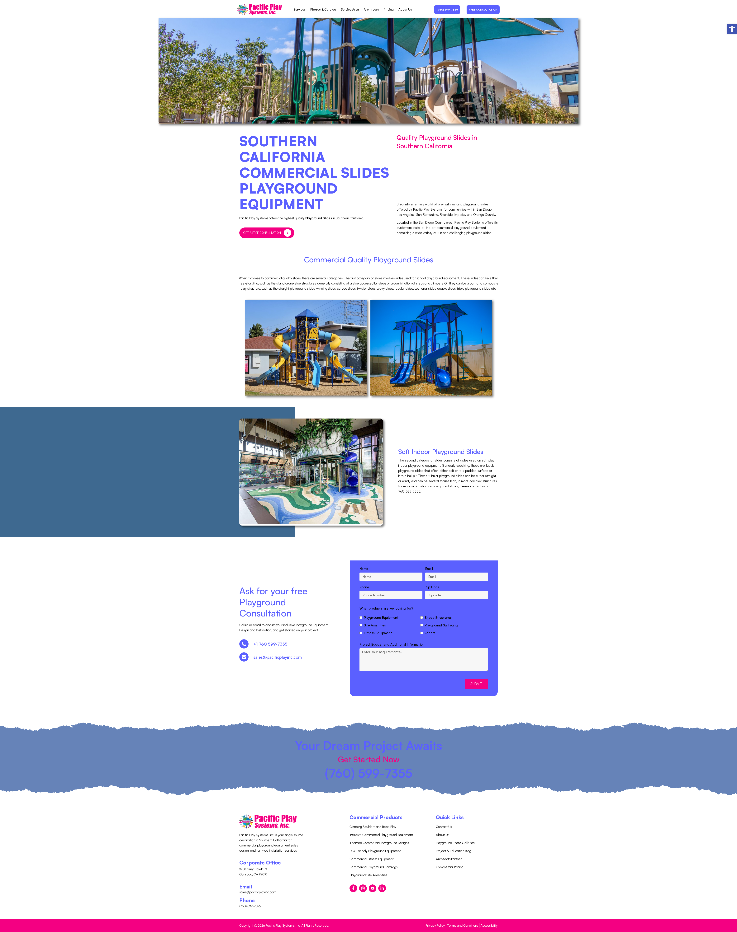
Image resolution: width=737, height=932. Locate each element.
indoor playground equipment (419, 465)
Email (429, 569)
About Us (405, 9)
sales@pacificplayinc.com (277, 657)
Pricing (389, 9)
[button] (732, 29)
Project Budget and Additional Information (392, 644)
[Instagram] (363, 888)
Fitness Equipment (378, 633)
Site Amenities (375, 625)
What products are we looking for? (386, 608)
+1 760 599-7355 (270, 644)
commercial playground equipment (461, 228)
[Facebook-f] (353, 888)
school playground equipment (437, 278)
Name (363, 569)
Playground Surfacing (441, 625)
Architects (371, 9)
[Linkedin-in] (382, 888)
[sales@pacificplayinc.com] (244, 657)
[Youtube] (372, 888)
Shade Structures (438, 618)
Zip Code (432, 587)
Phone (364, 587)
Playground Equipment (381, 618)
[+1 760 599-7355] (244, 644)
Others (430, 633)
